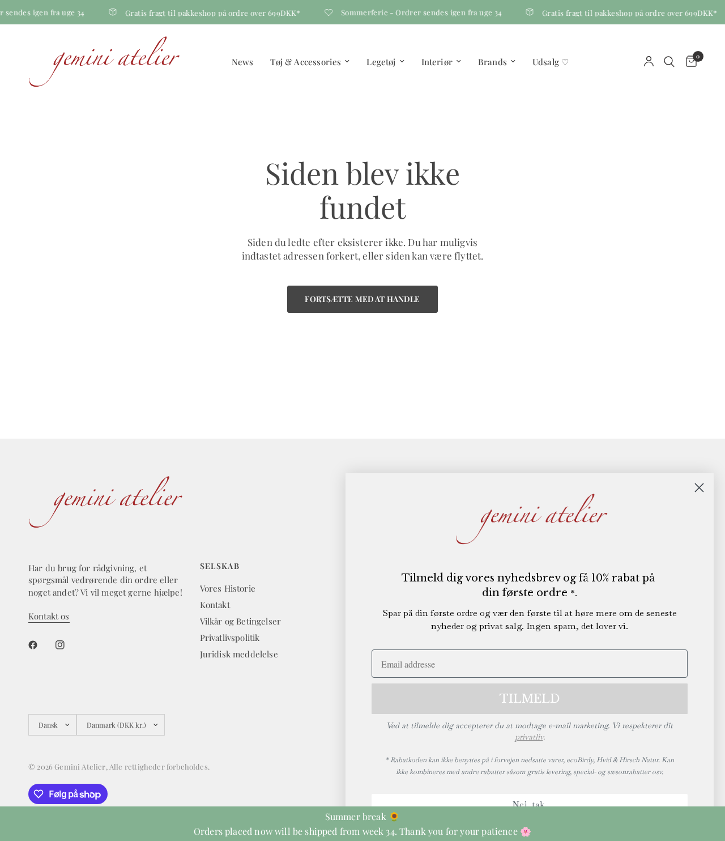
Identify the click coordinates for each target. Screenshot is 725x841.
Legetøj (380, 61)
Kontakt (215, 604)
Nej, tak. (529, 804)
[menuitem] (242, 61)
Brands (492, 61)
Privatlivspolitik (230, 637)
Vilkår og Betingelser (241, 621)
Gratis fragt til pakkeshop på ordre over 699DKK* (208, 12)
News (243, 61)
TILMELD (530, 699)
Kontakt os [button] (49, 616)
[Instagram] (68, 644)
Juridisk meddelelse (239, 654)
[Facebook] (40, 644)
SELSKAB (220, 566)
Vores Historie (227, 588)
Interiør (437, 61)
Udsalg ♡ (550, 61)
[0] (688, 61)
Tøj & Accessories (305, 61)
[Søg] (669, 61)
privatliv (529, 737)
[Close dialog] (699, 488)
